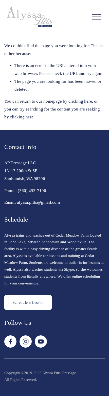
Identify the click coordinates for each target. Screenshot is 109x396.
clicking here (80, 101)
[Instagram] (26, 341)
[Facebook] (10, 341)
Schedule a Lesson (28, 302)
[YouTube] (41, 341)
